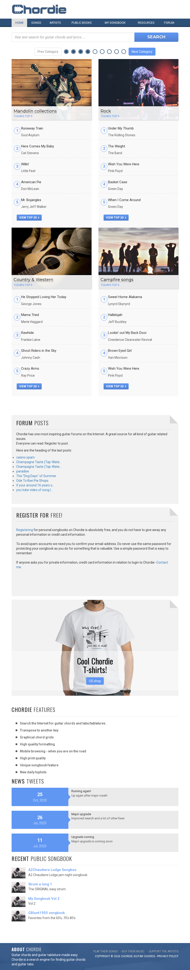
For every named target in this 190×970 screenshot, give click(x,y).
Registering (24, 530)
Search (156, 37)
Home (19, 22)
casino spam (25, 457)
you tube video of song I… (34, 490)
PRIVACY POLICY (167, 956)
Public (82, 22)
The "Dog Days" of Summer (36, 476)
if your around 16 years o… (35, 485)
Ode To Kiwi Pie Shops (32, 480)
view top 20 (28, 217)
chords (149, 956)
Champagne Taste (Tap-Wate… (39, 462)
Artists (55, 22)
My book (115, 22)
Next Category (142, 51)
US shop (95, 681)
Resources (146, 22)
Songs (36, 22)
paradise (22, 471)
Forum (169, 22)
